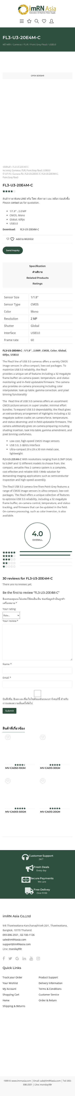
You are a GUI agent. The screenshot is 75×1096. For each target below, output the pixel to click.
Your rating (9, 609)
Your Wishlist (10, 983)
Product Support (48, 977)
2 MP (34, 319)
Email (7, 677)
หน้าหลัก (7, 44)
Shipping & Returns (14, 1006)
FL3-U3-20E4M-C (50, 173)
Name (7, 664)
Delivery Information (50, 983)
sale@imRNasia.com (14, 939)
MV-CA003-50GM (15, 811)
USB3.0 (52, 44)
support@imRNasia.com (17, 944)
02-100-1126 (27, 935)
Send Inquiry (12, 250)
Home (6, 1000)
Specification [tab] (37, 266)
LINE (23, 198)
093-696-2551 (10, 935)
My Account (9, 988)
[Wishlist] (44, 21)
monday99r (15, 949)
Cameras (17, 44)
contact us (17, 202)
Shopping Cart (11, 994)
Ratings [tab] (37, 283)
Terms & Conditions (50, 988)
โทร (34, 198)
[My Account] (52, 21)
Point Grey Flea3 (38, 44)
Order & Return (48, 1000)
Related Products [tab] (37, 277)
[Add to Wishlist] (7, 737)
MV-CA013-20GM (50, 811)
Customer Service (49, 994)
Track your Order (12, 977)
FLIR (26, 44)
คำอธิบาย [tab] (37, 272)
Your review (10, 621)
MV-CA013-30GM (50, 768)
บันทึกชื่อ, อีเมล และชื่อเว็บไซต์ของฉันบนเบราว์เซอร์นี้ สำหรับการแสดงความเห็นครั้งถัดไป (35, 701)
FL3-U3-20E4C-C (32, 173)
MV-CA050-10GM (15, 768)
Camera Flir (18, 173)
